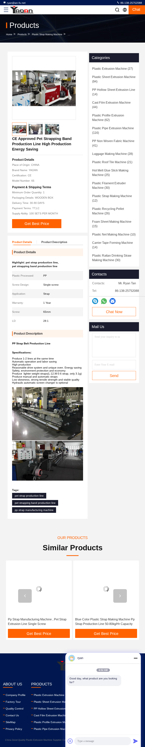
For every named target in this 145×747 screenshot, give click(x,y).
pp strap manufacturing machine (34, 510)
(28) (112, 153)
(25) (110, 173)
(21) (112, 162)
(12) (112, 198)
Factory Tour (13, 701)
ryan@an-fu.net (16, 2)
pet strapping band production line (35, 502)
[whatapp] (104, 301)
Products (22, 34)
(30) (109, 185)
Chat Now (114, 312)
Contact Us (12, 715)
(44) (111, 105)
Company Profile (15, 695)
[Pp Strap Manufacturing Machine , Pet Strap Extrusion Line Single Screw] (39, 589)
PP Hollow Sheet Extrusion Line (52, 708)
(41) (113, 143)
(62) (108, 118)
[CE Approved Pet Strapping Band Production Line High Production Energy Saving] (44, 88)
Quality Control (14, 708)
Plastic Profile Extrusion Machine (53, 722)
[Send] (136, 741)
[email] (112, 301)
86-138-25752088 (131, 2)
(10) (114, 234)
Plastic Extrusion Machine (49, 695)
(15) (111, 224)
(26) (108, 211)
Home (9, 34)
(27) (112, 68)
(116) (113, 130)
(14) (113, 92)
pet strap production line (29, 495)
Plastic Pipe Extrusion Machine (52, 728)
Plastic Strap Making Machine (47, 34)
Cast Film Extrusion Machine (51, 715)
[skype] (95, 301)
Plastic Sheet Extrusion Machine (53, 701)
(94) (114, 79)
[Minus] (135, 658)
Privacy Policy (14, 728)
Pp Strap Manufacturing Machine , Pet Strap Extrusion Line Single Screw (37, 621)
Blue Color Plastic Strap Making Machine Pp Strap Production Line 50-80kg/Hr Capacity (105, 621)
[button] (25, 596)
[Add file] (70, 741)
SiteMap (10, 722)
